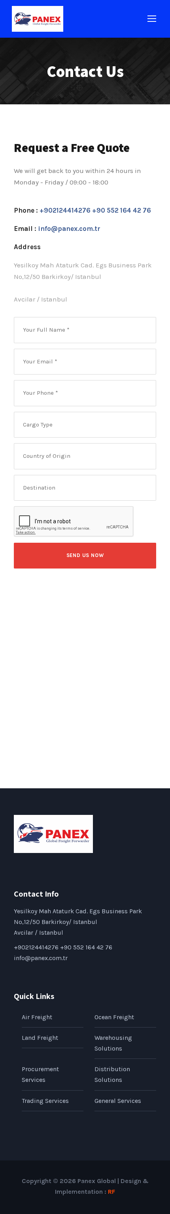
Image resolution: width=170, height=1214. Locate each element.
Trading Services (45, 1101)
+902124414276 (66, 210)
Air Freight (37, 1017)
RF (111, 1191)
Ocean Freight (114, 1017)
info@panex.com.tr (69, 228)
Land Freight (40, 1037)
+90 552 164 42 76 (121, 210)
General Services (117, 1101)
